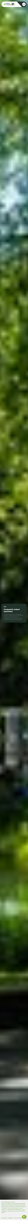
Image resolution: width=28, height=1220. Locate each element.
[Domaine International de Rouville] (9, 4)
